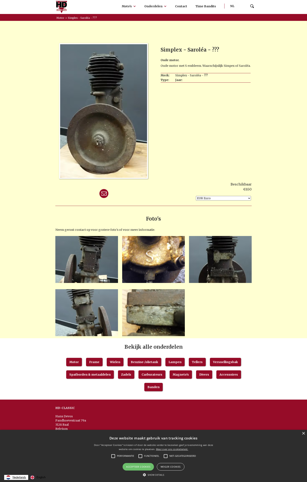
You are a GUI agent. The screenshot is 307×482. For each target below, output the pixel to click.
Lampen (175, 362)
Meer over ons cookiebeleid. (172, 449)
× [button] (303, 433)
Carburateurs (152, 374)
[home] (61, 7)
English (41, 477)
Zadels (126, 374)
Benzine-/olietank (144, 362)
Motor (74, 362)
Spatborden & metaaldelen (90, 374)
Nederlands (19, 477)
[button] (129, 6)
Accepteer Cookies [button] (138, 466)
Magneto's (181, 374)
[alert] (153, 456)
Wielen (115, 362)
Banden (153, 387)
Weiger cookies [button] (171, 466)
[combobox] (16, 477)
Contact (181, 6)
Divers (204, 374)
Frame (94, 362)
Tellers (197, 362)
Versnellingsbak (225, 362)
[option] (38, 477)
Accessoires (228, 374)
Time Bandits (205, 6)
